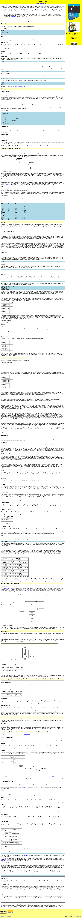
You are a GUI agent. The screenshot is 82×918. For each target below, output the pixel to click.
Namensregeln (13, 16)
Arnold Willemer (78, 916)
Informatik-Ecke (3, 916)
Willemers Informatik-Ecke (41, 3)
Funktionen (29, 145)
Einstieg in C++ (8, 184)
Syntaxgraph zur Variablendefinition (19, 86)
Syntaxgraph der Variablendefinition (9, 588)
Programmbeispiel (60, 801)
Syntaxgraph (29, 589)
